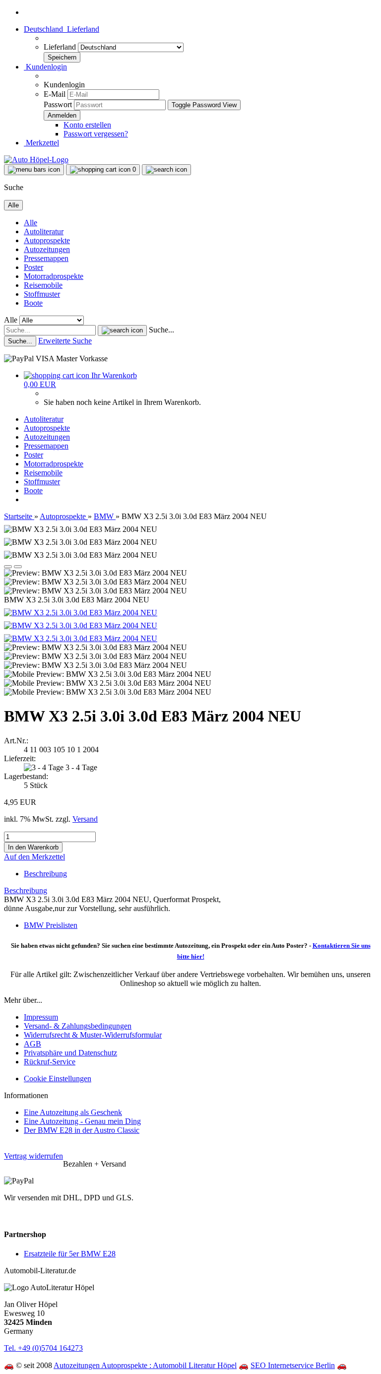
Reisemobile (43, 285)
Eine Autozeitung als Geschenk (73, 1112)
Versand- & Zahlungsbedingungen (77, 1026)
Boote (33, 303)
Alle (30, 222)
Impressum (41, 1017)
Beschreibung (45, 873)
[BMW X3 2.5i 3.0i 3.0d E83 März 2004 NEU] (80, 612)
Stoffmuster (42, 294)
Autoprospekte (47, 240)
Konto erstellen (87, 125)
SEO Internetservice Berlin (293, 1365)
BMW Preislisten (50, 925)
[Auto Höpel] (36, 159)
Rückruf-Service (49, 1061)
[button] (61, 29)
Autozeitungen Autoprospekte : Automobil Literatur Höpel (145, 1365)
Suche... (161, 330)
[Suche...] (122, 330)
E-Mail (54, 94)
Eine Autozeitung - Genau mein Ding (82, 1121)
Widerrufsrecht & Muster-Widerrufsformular (93, 1035)
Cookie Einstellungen (57, 1078)
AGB (32, 1044)
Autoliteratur (44, 231)
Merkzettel (41, 142)
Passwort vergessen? (96, 134)
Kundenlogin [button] (45, 67)
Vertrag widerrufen (33, 1156)
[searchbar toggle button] (166, 169)
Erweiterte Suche (65, 340)
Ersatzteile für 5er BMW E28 (70, 1253)
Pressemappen (46, 258)
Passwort (58, 104)
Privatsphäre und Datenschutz (70, 1052)
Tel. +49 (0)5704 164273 (43, 1348)
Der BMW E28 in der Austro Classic (81, 1130)
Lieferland (61, 47)
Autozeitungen (47, 249)
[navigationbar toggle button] (34, 169)
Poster (33, 267)
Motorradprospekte (53, 276)
